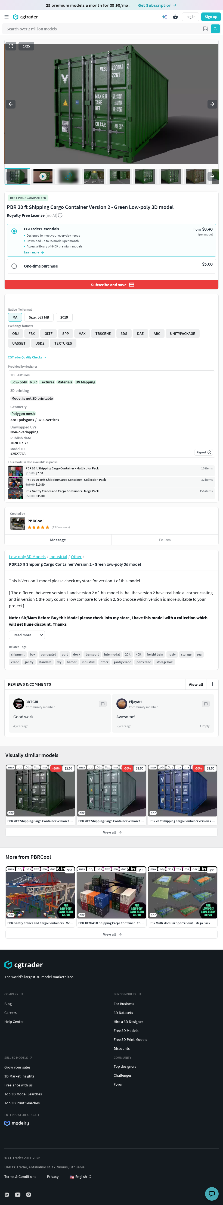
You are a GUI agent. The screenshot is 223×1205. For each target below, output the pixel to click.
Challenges (123, 1075)
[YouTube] (18, 1194)
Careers (10, 1012)
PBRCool (35, 520)
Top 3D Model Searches (23, 1094)
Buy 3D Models (125, 994)
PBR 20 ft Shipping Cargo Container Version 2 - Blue (185, 821)
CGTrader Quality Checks (25, 357)
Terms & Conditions (20, 1176)
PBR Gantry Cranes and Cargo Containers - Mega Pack (43, 923)
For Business (124, 1003)
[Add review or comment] (212, 684)
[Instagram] (29, 1195)
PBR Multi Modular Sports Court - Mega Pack (180, 923)
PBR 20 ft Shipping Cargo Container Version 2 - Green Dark (47, 821)
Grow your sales (17, 1067)
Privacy (53, 1176)
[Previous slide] (11, 104)
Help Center (14, 1021)
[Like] (40, 299)
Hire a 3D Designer (128, 1021)
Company (11, 994)
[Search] (215, 28)
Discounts (122, 1048)
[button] (205, 28)
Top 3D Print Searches (22, 1103)
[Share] (182, 299)
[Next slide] (212, 104)
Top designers (125, 1066)
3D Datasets (123, 1012)
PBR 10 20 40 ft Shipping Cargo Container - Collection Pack (118, 923)
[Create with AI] (164, 16)
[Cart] (175, 16)
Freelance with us (18, 1085)
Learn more (31, 252)
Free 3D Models (126, 1030)
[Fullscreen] (10, 46)
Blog (8, 1003)
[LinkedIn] (7, 1194)
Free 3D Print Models (130, 1039)
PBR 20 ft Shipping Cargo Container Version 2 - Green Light (118, 821)
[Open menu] (6, 16)
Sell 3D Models (16, 1057)
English (78, 1176)
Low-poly (19, 382)
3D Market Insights (19, 1076)
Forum (119, 1084)
